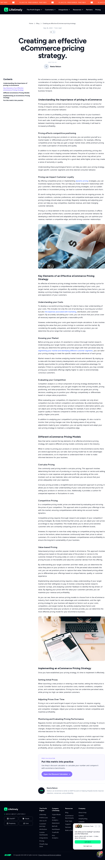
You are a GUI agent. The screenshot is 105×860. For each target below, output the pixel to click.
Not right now (88, 846)
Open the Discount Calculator (57, 774)
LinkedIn (81, 822)
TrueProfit (55, 832)
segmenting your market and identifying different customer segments (65, 351)
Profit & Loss (43, 817)
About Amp (82, 812)
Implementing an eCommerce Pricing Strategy (16, 96)
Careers (81, 815)
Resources (77, 10)
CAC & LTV (42, 821)
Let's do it (88, 842)
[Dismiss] (99, 826)
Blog (37, 23)
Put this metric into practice (13, 100)
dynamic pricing (82, 181)
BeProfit (54, 826)
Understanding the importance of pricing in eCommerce (15, 84)
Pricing (98, 10)
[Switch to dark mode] (52, 32)
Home (31, 23)
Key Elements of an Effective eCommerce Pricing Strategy (13, 89)
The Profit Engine (33, 10)
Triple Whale (56, 814)
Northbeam (56, 829)
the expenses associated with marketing (60, 312)
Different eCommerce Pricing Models (16, 93)
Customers (49, 10)
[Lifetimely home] (13, 10)
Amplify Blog (83, 818)
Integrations (63, 10)
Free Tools (68, 821)
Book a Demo (69, 830)
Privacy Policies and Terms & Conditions (49, 855)
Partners (89, 10)
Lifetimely (42, 814)
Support (68, 824)
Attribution (43, 829)
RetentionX (55, 823)
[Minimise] (95, 826)
